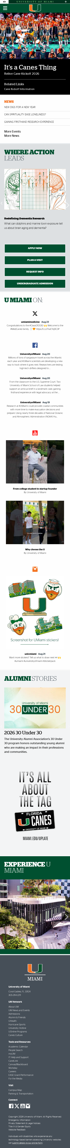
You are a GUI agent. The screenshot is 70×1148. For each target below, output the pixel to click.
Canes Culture (15, 1035)
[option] (35, 203)
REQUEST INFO (35, 271)
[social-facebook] (11, 1106)
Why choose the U (35, 549)
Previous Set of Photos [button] (4, 917)
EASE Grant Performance (20, 1075)
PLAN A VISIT (35, 260)
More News (11, 135)
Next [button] (68, 203)
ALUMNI (30, 679)
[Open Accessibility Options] (4, 2)
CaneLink (13, 1061)
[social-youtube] (22, 1106)
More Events (12, 131)
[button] (62, 1139)
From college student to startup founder (35, 489)
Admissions (14, 1014)
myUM (11, 1054)
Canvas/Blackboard (18, 1064)
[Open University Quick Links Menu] (66, 2)
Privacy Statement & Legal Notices (24, 1123)
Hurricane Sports (16, 1024)
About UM (13, 1007)
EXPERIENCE (27, 867)
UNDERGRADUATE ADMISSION (35, 283)
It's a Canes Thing (30, 67)
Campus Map (15, 1090)
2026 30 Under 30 (23, 733)
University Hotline (17, 1028)
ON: (23, 300)
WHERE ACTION (29, 155)
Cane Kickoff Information (19, 89)
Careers (12, 1071)
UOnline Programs (17, 1032)
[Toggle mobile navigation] (5, 8)
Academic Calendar (18, 1047)
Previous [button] (1, 203)
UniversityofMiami (30, 354)
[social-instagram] (28, 1106)
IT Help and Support (18, 1057)
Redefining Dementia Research (24, 218)
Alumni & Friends (16, 1017)
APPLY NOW (35, 248)
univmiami (31, 654)
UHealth (12, 1021)
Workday (12, 1068)
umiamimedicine (30, 322)
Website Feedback (16, 1130)
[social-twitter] (17, 1106)
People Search (15, 1050)
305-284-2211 (14, 995)
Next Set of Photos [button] (66, 917)
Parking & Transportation (20, 1094)
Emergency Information (19, 1120)
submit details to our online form (27, 1143)
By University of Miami (35, 492)
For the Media (15, 1079)
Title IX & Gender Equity (19, 1127)
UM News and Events (19, 1010)
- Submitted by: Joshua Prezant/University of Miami (35, 894)
